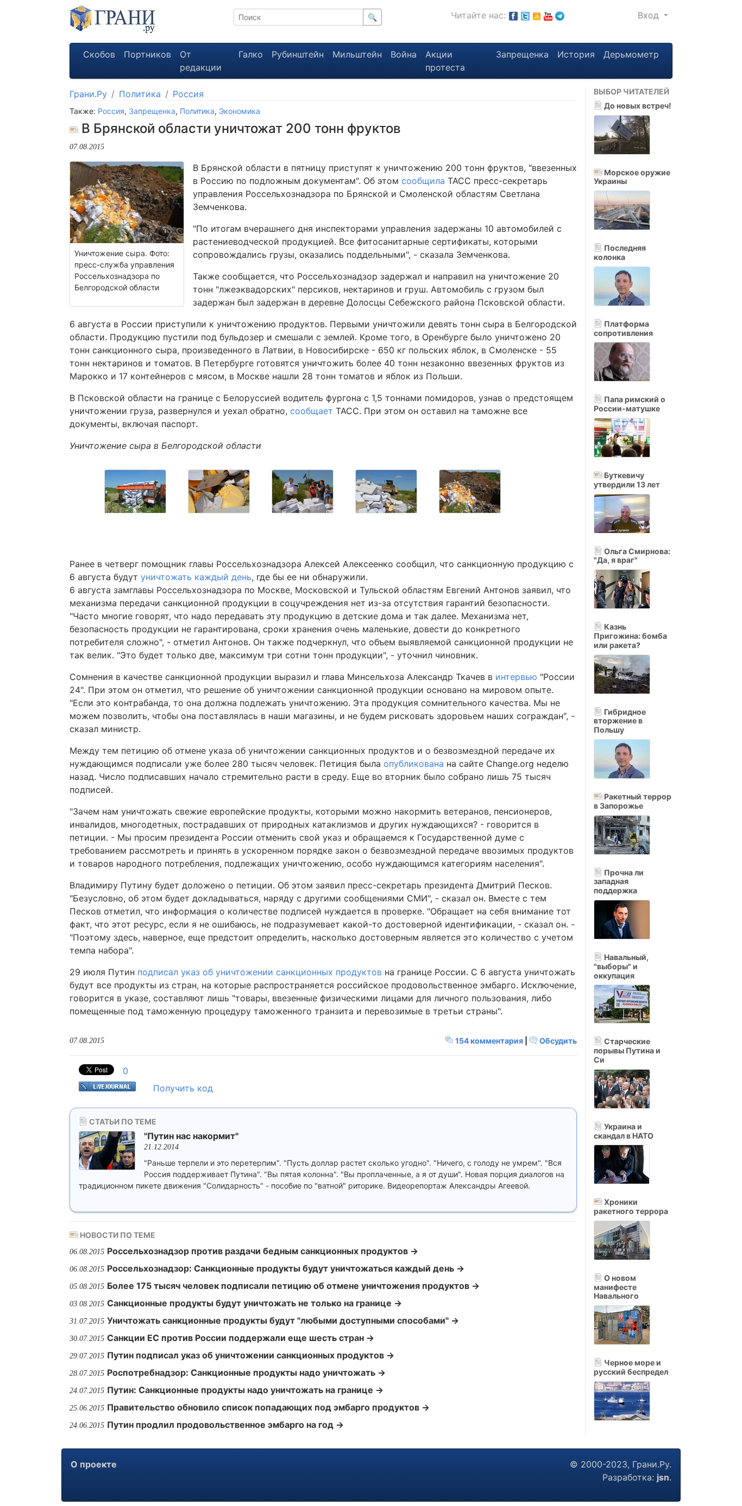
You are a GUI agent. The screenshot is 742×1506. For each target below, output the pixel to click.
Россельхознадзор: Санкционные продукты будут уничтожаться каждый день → (285, 1268)
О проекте (94, 1464)
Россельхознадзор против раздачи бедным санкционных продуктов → (262, 1251)
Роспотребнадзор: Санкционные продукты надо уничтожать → (246, 1372)
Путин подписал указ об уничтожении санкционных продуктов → (250, 1355)
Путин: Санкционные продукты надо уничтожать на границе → (245, 1389)
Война (404, 54)
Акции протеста (445, 61)
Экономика (239, 111)
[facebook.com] (513, 15)
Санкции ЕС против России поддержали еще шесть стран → (240, 1337)
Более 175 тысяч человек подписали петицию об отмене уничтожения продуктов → (293, 1285)
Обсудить (557, 1040)
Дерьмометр (631, 54)
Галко (250, 54)
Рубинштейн (298, 54)
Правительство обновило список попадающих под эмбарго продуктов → (268, 1407)
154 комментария (489, 1040)
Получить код (183, 1088)
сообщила (423, 180)
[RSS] (536, 15)
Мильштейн (357, 54)
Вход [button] (650, 15)
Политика (140, 93)
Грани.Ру (88, 93)
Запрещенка (522, 54)
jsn (663, 1477)
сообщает (311, 410)
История (576, 54)
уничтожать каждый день (196, 576)
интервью (516, 676)
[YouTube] (548, 15)
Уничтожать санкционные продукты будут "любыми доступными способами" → (283, 1320)
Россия (188, 93)
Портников (147, 54)
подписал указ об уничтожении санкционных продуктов (259, 972)
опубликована (413, 763)
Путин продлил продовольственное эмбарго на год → (225, 1424)
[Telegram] (559, 15)
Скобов (99, 54)
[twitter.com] (525, 15)
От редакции (201, 61)
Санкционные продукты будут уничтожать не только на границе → (254, 1303)
